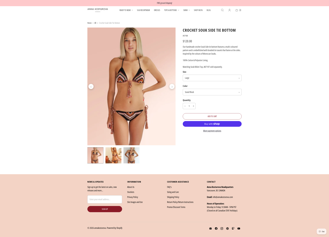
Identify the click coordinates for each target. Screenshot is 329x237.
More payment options (212, 130)
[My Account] (229, 10)
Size (184, 71)
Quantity (187, 100)
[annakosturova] (97, 10)
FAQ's (169, 186)
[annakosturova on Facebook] (216, 228)
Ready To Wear (125, 10)
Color (185, 85)
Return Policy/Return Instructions (180, 202)
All (95, 22)
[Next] (172, 86)
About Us (130, 186)
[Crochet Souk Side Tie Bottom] (131, 86)
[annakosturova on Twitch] (233, 228)
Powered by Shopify (114, 227)
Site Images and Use (135, 202)
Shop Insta (198, 10)
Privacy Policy (132, 197)
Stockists (130, 192)
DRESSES (157, 10)
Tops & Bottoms (170, 10)
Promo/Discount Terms (176, 207)
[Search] (222, 10)
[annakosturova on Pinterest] (227, 228)
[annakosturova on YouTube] (239, 228)
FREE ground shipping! (164, 3)
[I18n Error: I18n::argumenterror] (95, 155)
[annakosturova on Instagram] (222, 228)
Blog (209, 10)
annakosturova (100, 227)
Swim (185, 10)
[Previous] (91, 86)
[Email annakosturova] (210, 228)
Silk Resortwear (143, 10)
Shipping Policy (173, 197)
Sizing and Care (173, 192)
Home (89, 22)
